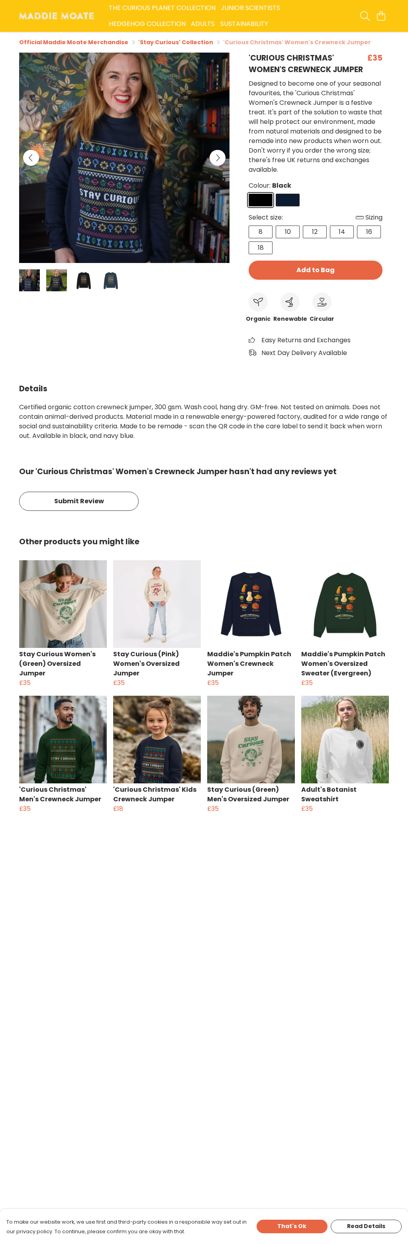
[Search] (365, 16)
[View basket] (381, 16)
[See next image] (218, 158)
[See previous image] (31, 158)
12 (315, 231)
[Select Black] (261, 200)
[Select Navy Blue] (288, 200)
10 (288, 231)
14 (342, 231)
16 (369, 231)
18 (261, 247)
